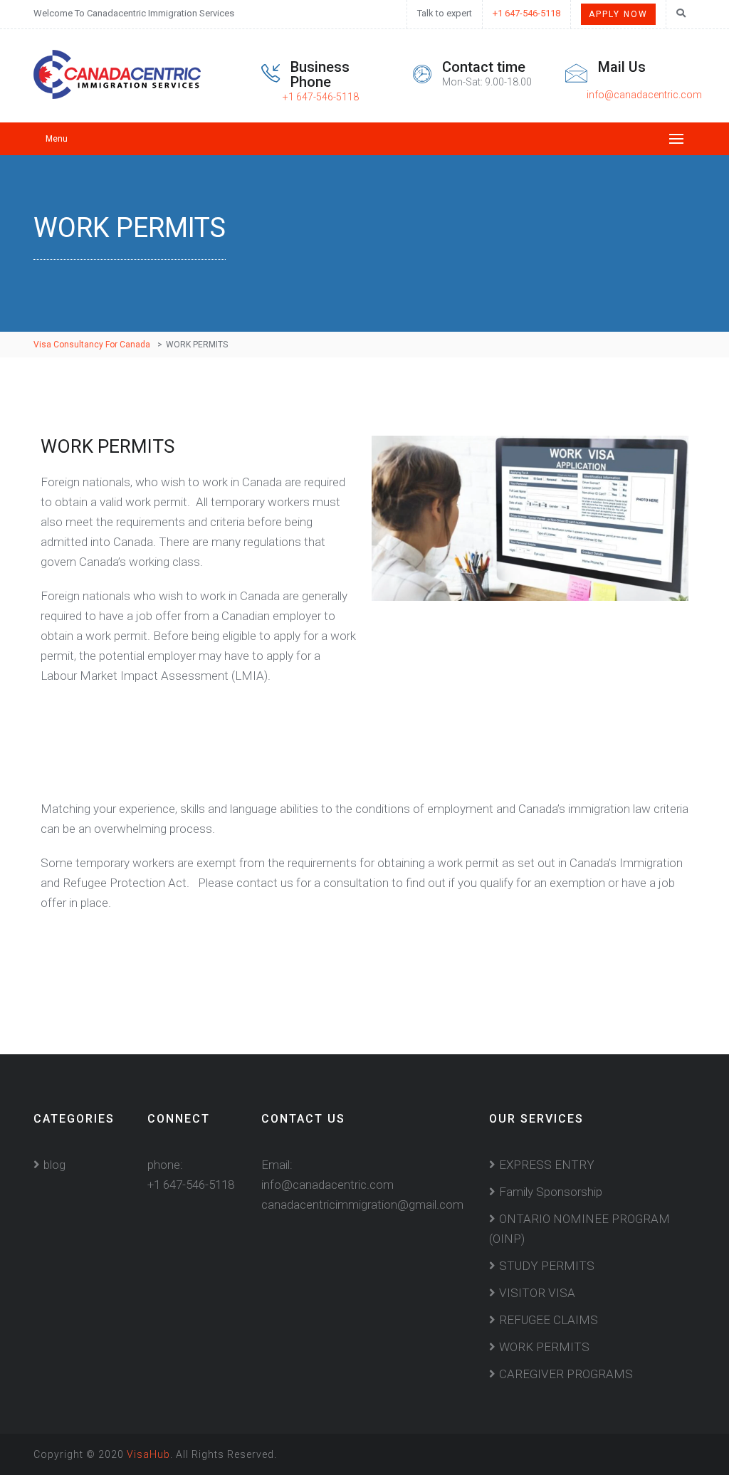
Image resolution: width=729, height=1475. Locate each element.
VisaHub (148, 1454)
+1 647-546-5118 (526, 13)
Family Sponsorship (550, 1192)
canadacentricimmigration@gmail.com (362, 1204)
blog (54, 1165)
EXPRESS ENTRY (546, 1165)
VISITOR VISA (537, 1293)
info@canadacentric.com (644, 94)
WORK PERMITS (544, 1347)
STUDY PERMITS (546, 1266)
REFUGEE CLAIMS (548, 1320)
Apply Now (618, 14)
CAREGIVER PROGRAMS (566, 1374)
